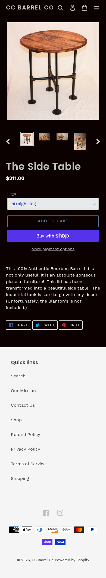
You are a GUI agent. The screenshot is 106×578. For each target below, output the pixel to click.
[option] (27, 138)
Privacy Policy (25, 449)
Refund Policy (25, 434)
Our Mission (23, 390)
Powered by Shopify (72, 560)
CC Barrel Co (30, 7)
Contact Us (23, 405)
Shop (16, 419)
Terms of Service (28, 463)
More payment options (53, 249)
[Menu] (96, 7)
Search (18, 375)
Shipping (20, 478)
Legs (11, 193)
